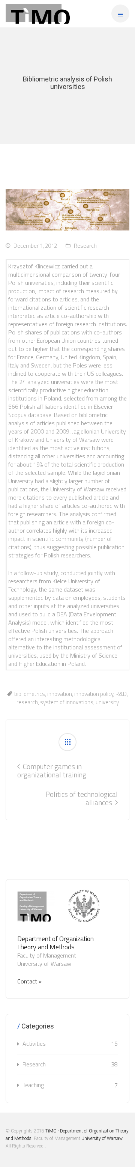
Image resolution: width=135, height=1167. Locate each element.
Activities (70, 1043)
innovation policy (93, 694)
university (107, 702)
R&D (121, 694)
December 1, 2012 (35, 245)
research (27, 702)
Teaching (70, 1084)
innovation (59, 694)
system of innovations (66, 702)
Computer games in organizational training (51, 770)
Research (85, 245)
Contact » (29, 981)
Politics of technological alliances (81, 798)
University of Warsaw (101, 1138)
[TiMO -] (38, 14)
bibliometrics (29, 694)
